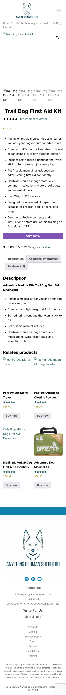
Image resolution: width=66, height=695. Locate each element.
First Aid (43, 23)
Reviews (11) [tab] (16, 266)
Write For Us (33, 610)
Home (6, 23)
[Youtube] (39, 579)
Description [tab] (16, 258)
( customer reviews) (33, 119)
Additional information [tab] (43, 258)
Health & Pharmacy (24, 23)
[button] (57, 37)
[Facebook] (27, 579)
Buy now (33, 236)
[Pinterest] (33, 579)
